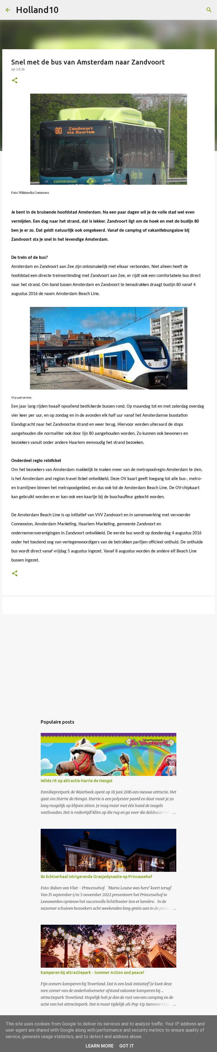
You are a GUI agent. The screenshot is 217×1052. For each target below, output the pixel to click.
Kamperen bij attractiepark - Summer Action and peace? (92, 972)
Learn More (100, 1046)
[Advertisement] (108, 662)
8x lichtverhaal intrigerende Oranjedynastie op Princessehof (96, 876)
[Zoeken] (66, 10)
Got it (126, 1046)
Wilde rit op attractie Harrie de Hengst (76, 780)
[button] (14, 81)
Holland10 (37, 10)
